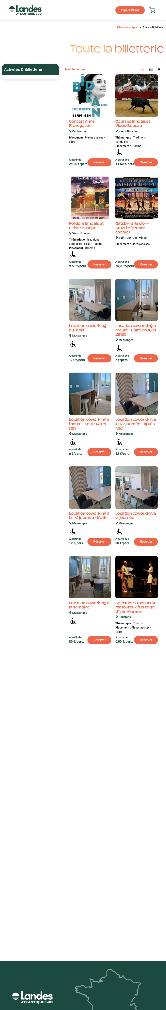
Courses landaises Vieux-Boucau (133, 124)
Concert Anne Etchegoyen (82, 124)
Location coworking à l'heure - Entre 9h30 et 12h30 (135, 330)
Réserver (99, 162)
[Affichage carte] (159, 69)
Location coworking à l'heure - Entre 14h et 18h (89, 424)
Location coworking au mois (87, 328)
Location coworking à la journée (135, 516)
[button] (152, 10)
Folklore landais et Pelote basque (86, 226)
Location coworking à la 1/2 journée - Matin (89, 516)
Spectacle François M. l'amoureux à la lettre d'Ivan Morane (135, 608)
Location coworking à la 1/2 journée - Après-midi (135, 424)
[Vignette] (142, 69)
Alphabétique (76, 69)
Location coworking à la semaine (89, 606)
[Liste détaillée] (151, 69)
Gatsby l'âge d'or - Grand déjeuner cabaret (132, 228)
